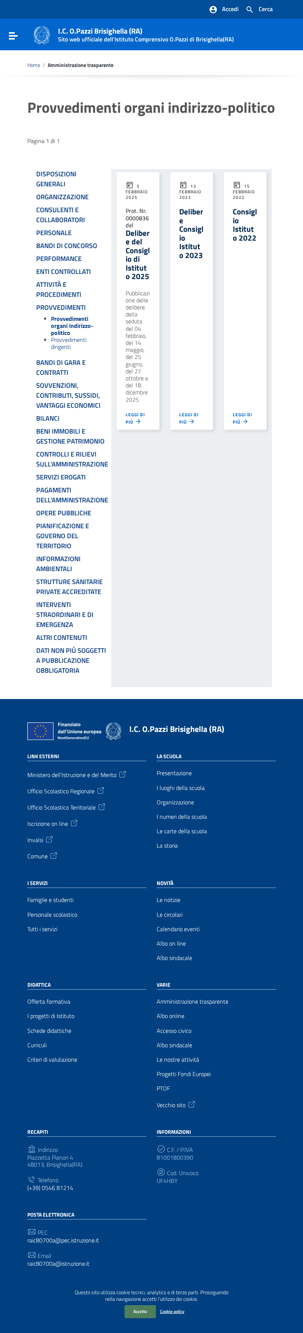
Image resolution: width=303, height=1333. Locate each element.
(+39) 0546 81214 (50, 1187)
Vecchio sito (171, 1104)
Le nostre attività (178, 1059)
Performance (59, 259)
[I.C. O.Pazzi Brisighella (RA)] (42, 34)
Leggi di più (135, 418)
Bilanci (47, 418)
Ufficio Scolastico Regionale (61, 791)
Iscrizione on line (47, 823)
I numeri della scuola (182, 816)
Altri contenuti (61, 637)
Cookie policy (172, 1311)
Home (33, 65)
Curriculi (37, 1045)
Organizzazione (62, 197)
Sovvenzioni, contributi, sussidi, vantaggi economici (68, 395)
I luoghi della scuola (181, 787)
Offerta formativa (48, 1001)
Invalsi (35, 839)
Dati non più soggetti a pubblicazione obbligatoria (71, 660)
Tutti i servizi (42, 929)
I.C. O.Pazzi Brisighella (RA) (176, 729)
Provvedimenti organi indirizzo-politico (72, 325)
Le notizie (168, 899)
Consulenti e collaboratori (60, 215)
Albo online (170, 1016)
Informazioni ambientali (58, 564)
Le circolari (170, 914)
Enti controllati (63, 272)
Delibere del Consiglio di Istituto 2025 (138, 254)
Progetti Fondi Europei (184, 1074)
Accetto (140, 1311)
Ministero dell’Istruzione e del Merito (71, 774)
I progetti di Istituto (50, 1016)
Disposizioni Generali (56, 179)
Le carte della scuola (182, 831)
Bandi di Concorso (66, 246)
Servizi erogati (61, 477)
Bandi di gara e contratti (61, 367)
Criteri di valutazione (52, 1059)
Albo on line (171, 943)
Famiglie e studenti (50, 899)
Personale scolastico (52, 914)
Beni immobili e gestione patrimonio (70, 436)
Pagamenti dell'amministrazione (72, 495)
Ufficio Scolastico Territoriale (61, 807)
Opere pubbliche (63, 513)
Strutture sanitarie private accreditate (69, 587)
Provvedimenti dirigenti (68, 343)
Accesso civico (174, 1030)
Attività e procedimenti (58, 289)
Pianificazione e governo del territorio (62, 536)
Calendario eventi (178, 929)
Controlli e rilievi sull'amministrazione (72, 459)
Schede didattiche (49, 1030)
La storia (167, 845)
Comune (37, 856)
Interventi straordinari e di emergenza (64, 615)
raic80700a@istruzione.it (58, 1263)
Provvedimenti (61, 307)
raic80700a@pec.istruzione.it (63, 1240)
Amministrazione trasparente (192, 1001)
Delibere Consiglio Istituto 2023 (191, 233)
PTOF (163, 1088)
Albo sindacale (174, 957)
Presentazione (174, 773)
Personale (54, 233)
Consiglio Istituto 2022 (245, 224)
